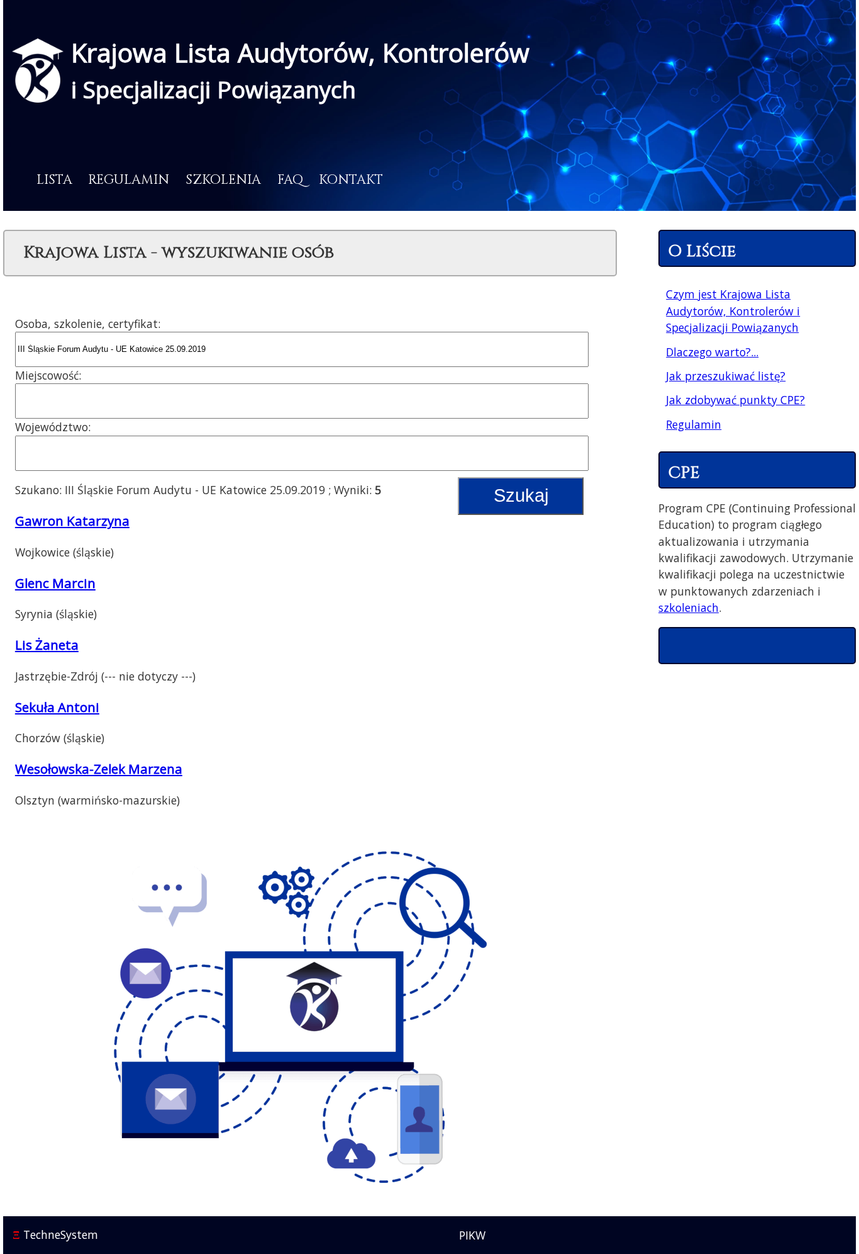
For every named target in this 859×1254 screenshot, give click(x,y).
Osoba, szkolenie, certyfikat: (87, 323)
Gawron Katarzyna (72, 520)
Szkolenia (223, 180)
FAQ (290, 180)
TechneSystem (55, 1234)
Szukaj (521, 495)
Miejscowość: (48, 375)
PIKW (472, 1235)
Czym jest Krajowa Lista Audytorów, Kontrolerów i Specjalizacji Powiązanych (733, 310)
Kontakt (351, 180)
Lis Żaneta (47, 644)
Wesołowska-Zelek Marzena (98, 768)
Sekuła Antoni (57, 707)
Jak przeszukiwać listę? (725, 375)
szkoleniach (688, 607)
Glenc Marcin (55, 583)
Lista (54, 180)
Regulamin (128, 180)
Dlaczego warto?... (712, 351)
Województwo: (53, 426)
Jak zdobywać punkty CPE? (735, 399)
